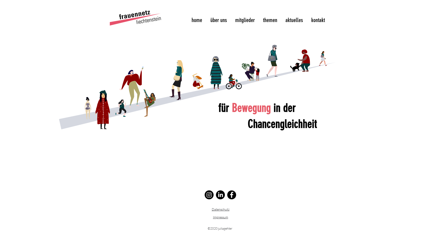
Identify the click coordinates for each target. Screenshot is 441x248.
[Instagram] (209, 194)
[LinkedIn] (220, 194)
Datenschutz (220, 209)
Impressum (220, 217)
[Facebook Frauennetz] (231, 194)
